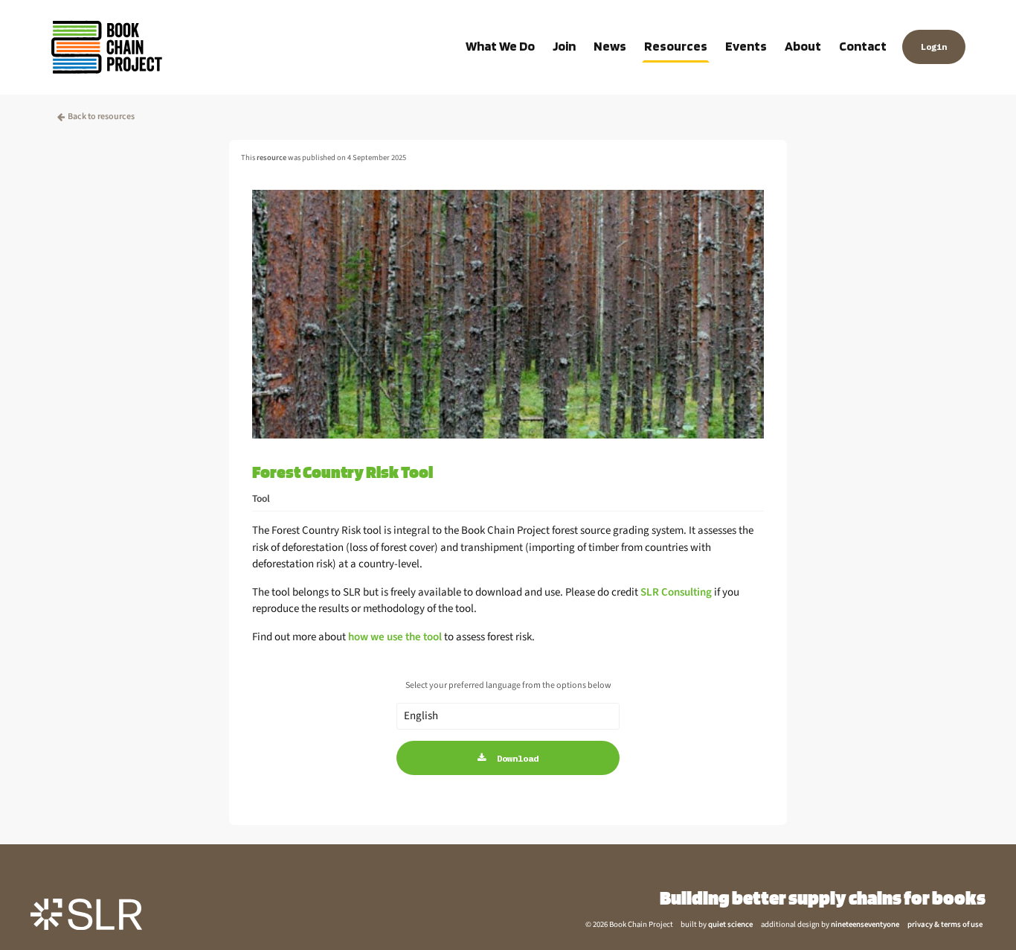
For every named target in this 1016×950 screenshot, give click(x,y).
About (803, 46)
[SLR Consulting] (86, 914)
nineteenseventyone (865, 924)
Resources (675, 46)
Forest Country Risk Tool (342, 471)
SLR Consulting (676, 592)
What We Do (500, 46)
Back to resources (101, 116)
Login (934, 46)
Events (746, 46)
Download (517, 758)
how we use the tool (395, 637)
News (610, 46)
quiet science (730, 924)
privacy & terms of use (945, 924)
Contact (863, 46)
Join (564, 46)
